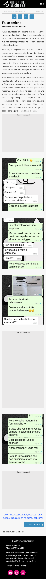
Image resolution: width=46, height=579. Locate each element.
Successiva (34, 524)
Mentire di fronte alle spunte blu (14, 26)
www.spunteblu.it (26, 540)
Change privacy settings (16, 565)
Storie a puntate (9, 11)
